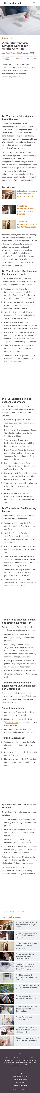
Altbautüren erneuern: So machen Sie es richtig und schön (27, 193)
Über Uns (20, 1074)
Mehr (35, 58)
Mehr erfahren (24, 1065)
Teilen (27, 58)
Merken (19, 58)
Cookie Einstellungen (20, 1079)
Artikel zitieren (7, 58)
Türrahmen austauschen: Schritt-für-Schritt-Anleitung (27, 224)
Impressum (20, 1082)
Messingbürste (12, 722)
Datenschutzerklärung (20, 1085)
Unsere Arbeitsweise (20, 1077)
